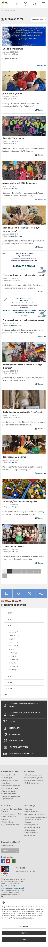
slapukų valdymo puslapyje (25, 918)
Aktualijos (14, 507)
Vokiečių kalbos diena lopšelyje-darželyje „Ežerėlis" (22, 366)
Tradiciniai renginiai (9, 791)
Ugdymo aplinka (7, 778)
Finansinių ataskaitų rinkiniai (12, 814)
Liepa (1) (12, 649)
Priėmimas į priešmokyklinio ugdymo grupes (25, 714)
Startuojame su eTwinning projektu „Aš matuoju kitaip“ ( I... (21, 229)
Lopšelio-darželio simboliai (11, 786)
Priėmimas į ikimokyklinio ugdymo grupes (23, 705)
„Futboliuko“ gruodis (12, 93)
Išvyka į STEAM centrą (13, 138)
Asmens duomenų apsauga (34, 814)
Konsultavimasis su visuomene (36, 817)
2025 (10, 619)
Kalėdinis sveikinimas (12, 49)
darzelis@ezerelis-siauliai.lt (14, 888)
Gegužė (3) (12, 656)
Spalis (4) (12, 639)
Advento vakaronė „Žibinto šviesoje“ (20, 183)
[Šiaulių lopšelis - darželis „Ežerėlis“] (6, 2)
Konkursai (14, 551)
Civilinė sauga (30, 830)
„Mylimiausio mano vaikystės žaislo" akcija (22, 412)
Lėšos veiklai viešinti (9, 817)
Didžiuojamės (15, 280)
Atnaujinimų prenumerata (21, 753)
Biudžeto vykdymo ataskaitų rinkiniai (12, 810)
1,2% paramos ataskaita (10, 825)
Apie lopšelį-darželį (8, 775)
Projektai (13, 722)
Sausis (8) (12, 670)
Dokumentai (14, 728)
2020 (10, 695)
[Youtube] (8, 861)
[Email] (14, 861)
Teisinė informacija (31, 833)
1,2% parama (14, 734)
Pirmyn (4, 576)
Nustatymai (24, 926)
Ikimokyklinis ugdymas (33, 775)
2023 (10, 676)
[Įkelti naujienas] (16, 4)
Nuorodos (28, 809)
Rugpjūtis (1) (13, 646)
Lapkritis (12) (14, 635)
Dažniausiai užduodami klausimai (33, 821)
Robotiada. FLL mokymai (14, 457)
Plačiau (40, 65)
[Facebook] (3, 861)
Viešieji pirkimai (7, 822)
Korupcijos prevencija (32, 827)
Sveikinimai (14, 54)
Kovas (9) (12, 663)
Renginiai (13, 188)
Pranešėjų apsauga (31, 825)
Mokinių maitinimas (17, 741)
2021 (10, 689)
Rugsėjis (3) (13, 642)
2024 (10, 625)
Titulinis (4, 10)
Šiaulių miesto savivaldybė (25, 871)
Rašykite (6, 851)
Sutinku (24, 940)
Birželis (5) (13, 653)
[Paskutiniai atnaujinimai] (25, 4)
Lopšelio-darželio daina (10, 788)
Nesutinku (24, 933)
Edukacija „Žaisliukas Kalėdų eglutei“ (20, 501)
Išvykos (13, 143)
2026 (10, 613)
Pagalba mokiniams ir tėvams (35, 780)
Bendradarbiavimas (9, 794)
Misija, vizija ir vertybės (10, 780)
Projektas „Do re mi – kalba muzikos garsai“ (23, 275)
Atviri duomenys (30, 835)
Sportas (13, 99)
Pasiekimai (6, 783)
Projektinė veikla (16, 236)
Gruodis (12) (13, 632)
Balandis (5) (13, 659)
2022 (10, 682)
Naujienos (13, 10)
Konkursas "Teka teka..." (14, 546)
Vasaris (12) (13, 666)
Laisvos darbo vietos (18, 747)
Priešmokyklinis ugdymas (34, 778)
